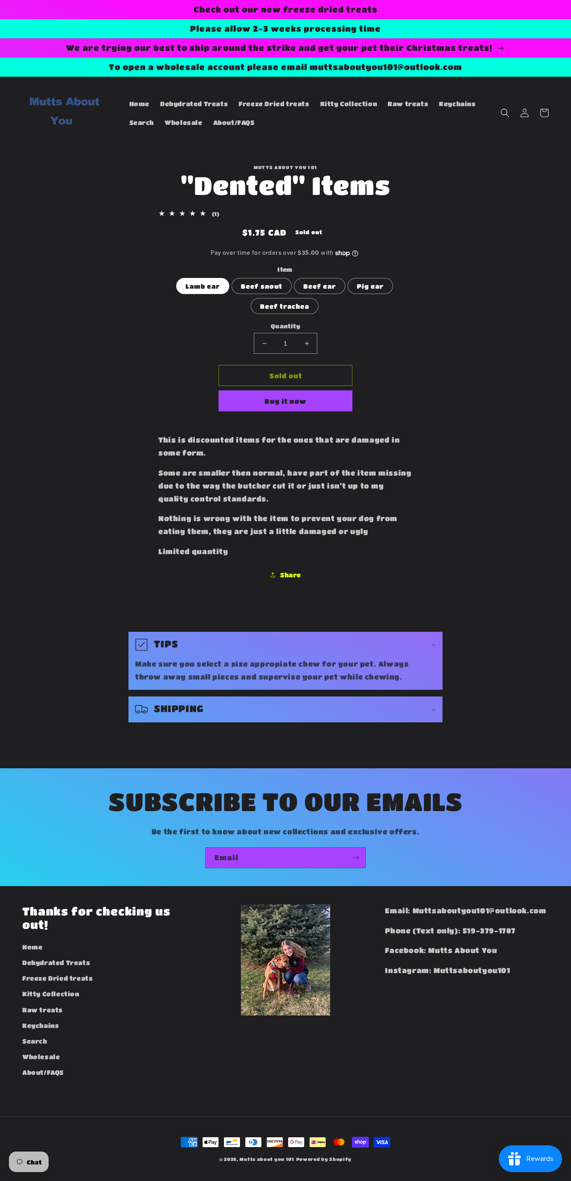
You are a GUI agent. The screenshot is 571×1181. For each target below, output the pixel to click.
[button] (505, 113)
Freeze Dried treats (57, 978)
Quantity (285, 326)
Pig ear (370, 286)
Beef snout (261, 286)
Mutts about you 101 (267, 1159)
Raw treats (42, 1009)
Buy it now (285, 401)
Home (32, 946)
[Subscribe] (355, 857)
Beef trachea (284, 306)
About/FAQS (43, 1072)
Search (34, 1040)
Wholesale (41, 1056)
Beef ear (319, 286)
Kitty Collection (50, 993)
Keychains (40, 1025)
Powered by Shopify (324, 1159)
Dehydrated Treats (56, 962)
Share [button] (290, 574)
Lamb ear (203, 286)
